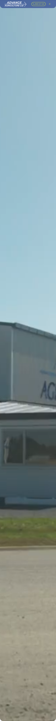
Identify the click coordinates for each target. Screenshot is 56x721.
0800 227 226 (39, 4)
